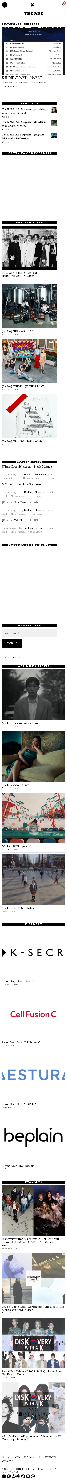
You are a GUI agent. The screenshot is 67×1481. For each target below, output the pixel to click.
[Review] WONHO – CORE (20, 520)
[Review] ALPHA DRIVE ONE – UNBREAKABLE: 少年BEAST (21, 275)
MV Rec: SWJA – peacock (17, 846)
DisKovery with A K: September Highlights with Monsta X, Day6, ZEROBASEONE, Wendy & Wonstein (31, 1242)
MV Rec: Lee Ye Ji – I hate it (18, 908)
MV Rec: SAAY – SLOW (16, 785)
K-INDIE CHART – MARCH (22, 78)
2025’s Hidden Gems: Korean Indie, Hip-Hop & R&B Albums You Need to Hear (33, 1309)
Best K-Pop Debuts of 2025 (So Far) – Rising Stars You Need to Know (32, 1373)
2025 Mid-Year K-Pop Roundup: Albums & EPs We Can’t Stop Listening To (32, 1438)
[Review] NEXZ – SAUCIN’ (18, 331)
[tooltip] (4, 1476)
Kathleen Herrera (34, 492)
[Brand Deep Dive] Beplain (18, 1166)
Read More (9, 86)
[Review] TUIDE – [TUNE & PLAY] (23, 386)
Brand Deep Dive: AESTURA (19, 1104)
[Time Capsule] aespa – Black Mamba (27, 467)
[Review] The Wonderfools (20, 502)
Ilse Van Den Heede (35, 82)
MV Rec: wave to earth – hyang (20, 723)
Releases (31, 24)
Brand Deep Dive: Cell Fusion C (21, 1042)
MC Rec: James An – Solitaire (21, 484)
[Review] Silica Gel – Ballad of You (22, 441)
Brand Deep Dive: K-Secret (18, 981)
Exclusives (11, 24)
